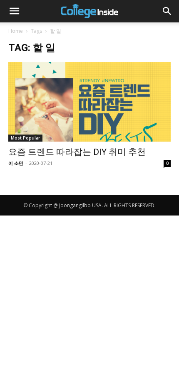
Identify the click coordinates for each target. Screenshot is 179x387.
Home (15, 30)
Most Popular (25, 138)
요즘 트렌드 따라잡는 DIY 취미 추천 (77, 152)
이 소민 (15, 163)
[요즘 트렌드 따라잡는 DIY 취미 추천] (89, 102)
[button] (14, 11)
